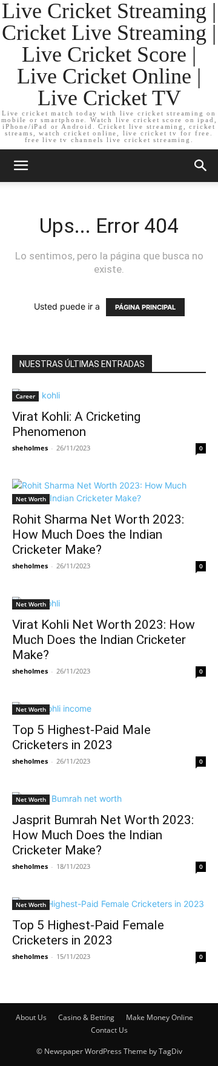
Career (25, 396)
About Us (31, 1017)
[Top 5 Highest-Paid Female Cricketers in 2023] (109, 903)
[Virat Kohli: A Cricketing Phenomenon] (109, 395)
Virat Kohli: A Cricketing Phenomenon (76, 424)
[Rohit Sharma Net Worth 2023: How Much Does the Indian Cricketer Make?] (109, 491)
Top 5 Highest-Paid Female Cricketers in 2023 (88, 932)
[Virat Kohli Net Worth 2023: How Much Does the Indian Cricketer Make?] (109, 603)
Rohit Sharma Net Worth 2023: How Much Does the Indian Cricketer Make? (98, 534)
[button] (20, 165)
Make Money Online (159, 1017)
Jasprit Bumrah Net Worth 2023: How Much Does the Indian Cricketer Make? (103, 835)
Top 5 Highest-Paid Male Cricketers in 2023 (81, 737)
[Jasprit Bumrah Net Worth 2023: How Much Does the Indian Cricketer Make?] (109, 798)
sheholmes (30, 447)
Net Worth (31, 499)
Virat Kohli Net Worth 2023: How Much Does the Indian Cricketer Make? (103, 639)
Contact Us (109, 1030)
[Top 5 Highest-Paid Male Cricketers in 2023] (109, 708)
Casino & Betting (86, 1017)
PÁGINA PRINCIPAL (145, 307)
